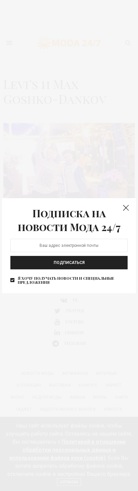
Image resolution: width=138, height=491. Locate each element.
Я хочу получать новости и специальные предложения (66, 280)
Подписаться (69, 262)
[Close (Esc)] (126, 208)
